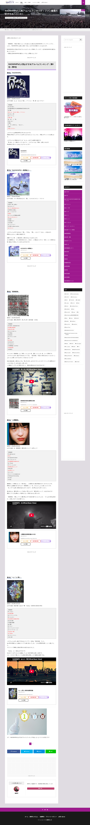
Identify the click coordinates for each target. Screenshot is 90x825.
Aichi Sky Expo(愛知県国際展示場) (72, 315)
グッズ (67, 211)
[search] (80, 39)
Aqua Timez (68, 327)
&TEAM (67, 294)
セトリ (67, 215)
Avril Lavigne (78, 343)
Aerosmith (68, 312)
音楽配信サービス (70, 280)
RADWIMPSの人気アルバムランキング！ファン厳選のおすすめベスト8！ (28, 29)
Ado (73, 309)
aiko (66, 318)
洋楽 (67, 255)
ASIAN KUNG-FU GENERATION (72, 340)
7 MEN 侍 (72, 300)
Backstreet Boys (77, 352)
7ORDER (78, 300)
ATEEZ (72, 343)
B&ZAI (74, 346)
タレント (68, 218)
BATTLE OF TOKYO (69, 361)
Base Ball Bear (68, 358)
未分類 (67, 251)
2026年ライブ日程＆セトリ (69, 141)
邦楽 (21, 2)
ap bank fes (75, 324)
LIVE (67, 195)
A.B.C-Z (73, 303)
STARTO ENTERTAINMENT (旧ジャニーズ (73, 200)
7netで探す (25, 160)
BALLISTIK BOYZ (69, 355)
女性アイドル (69, 240)
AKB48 (67, 321)
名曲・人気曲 (27, 2)
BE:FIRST (77, 361)
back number (68, 352)
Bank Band (77, 355)
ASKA (67, 343)
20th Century (74, 297)
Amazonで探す (25, 157)
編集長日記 (68, 262)
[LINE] (50, 751)
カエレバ (25, 152)
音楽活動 (68, 273)
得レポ (67, 244)
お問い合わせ (44, 2)
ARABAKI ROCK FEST (70, 330)
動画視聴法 (68, 233)
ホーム (26, 816)
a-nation (67, 303)
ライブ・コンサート (70, 226)
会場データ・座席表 (70, 229)
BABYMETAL (68, 349)
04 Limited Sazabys (75, 294)
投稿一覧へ (40, 788)
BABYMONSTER (77, 349)
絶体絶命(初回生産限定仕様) (28, 400)
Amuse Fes (68, 324)
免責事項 (42, 816)
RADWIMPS (20, 17)
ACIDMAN (68, 309)
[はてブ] (39, 751)
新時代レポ (49, 819)
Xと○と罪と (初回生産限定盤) (25, 690)
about (16, 2)
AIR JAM (77, 318)
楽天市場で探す (36, 157)
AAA (78, 303)
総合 (67, 259)
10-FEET (67, 297)
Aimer (71, 318)
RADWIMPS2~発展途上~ (27, 248)
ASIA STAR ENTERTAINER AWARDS (72, 337)
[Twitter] (27, 751)
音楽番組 (68, 277)
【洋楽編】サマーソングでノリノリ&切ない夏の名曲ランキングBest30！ (73, 179)
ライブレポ (68, 222)
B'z (78, 346)
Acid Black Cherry (74, 306)
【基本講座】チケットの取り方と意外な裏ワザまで (73, 117)
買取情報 (68, 266)
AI (78, 312)
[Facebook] (13, 751)
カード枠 (68, 207)
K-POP (67, 191)
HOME (7, 29)
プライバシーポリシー (51, 816)
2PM (67, 300)
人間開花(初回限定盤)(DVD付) (28, 534)
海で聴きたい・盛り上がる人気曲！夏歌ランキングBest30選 (73, 165)
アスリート (68, 204)
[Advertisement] (31, 277)
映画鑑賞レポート (70, 248)
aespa (74, 312)
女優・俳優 (68, 237)
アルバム (24, 17)
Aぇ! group (68, 346)
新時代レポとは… (34, 816)
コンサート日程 (35, 2)
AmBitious (73, 321)
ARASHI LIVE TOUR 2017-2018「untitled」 (71, 334)
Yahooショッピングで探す (46, 157)
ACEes (67, 306)
